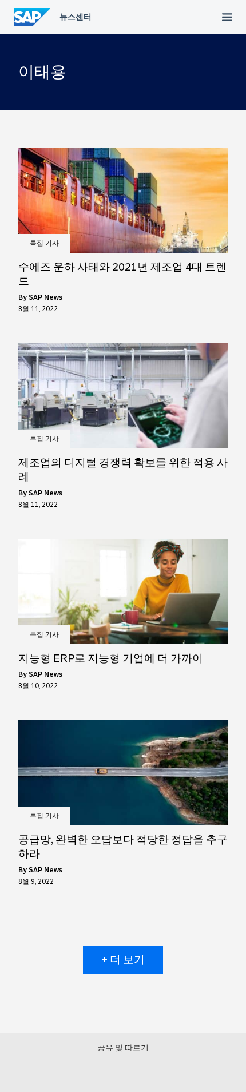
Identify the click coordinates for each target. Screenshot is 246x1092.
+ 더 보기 (123, 960)
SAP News (45, 297)
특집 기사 (44, 243)
